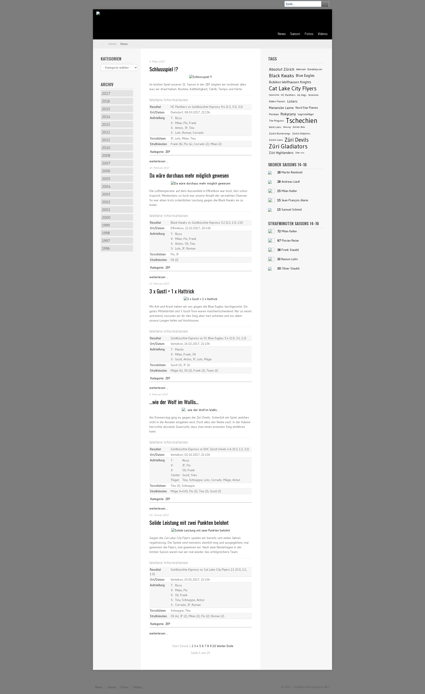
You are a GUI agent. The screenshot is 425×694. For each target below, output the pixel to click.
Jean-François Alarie (295, 200)
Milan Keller (289, 191)
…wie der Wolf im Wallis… (174, 402)
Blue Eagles (305, 75)
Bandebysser (314, 69)
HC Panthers (288, 95)
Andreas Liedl (291, 182)
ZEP (167, 152)
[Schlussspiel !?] (200, 77)
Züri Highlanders (281, 153)
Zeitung (287, 127)
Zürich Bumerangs (279, 133)
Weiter (221, 646)
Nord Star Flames (307, 108)
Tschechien (301, 120)
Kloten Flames (277, 101)
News (282, 33)
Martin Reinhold (292, 172)
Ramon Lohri (289, 259)
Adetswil (301, 69)
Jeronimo (313, 95)
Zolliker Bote (299, 127)
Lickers (292, 101)
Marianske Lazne (281, 108)
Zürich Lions (276, 140)
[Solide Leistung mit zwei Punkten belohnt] (200, 530)
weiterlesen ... (158, 161)
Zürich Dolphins (301, 133)
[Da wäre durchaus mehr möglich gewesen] (201, 183)
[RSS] (300, 19)
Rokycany (288, 114)
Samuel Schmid (292, 209)
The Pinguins (276, 120)
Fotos (309, 33)
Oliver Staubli (290, 268)
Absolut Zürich (281, 69)
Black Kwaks (281, 76)
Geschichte (274, 94)
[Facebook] (311, 19)
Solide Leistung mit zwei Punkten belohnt (189, 522)
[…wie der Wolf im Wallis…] (201, 410)
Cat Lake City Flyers (293, 88)
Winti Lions (275, 127)
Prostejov (274, 114)
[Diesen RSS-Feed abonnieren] (249, 55)
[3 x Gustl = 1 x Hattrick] (201, 299)
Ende (230, 646)
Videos (323, 33)
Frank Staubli (290, 250)
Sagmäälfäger (306, 114)
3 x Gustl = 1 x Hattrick (171, 291)
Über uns (299, 152)
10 (214, 646)
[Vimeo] (322, 19)
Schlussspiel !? (163, 69)
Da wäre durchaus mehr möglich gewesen (189, 175)
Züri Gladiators (288, 146)
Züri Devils (297, 140)
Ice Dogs (302, 95)
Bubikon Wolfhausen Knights (290, 82)
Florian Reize (290, 240)
